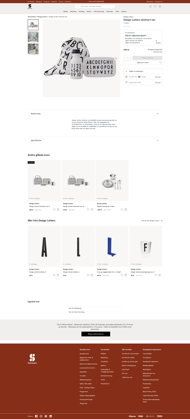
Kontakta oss (158, 1)
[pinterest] (46, 416)
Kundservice (84, 354)
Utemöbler (109, 11)
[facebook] (36, 416)
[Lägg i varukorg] (58, 209)
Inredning (81, 11)
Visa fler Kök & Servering (77, 312)
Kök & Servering (99, 11)
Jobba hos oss (127, 377)
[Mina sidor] (150, 6)
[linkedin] (50, 416)
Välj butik (158, 82)
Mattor (89, 11)
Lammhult (125, 369)
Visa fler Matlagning (75, 308)
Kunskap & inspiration (150, 361)
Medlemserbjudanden (151, 380)
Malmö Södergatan (129, 365)
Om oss (124, 373)
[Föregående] (47, 58)
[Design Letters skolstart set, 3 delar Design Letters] (81, 58)
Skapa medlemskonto (96, 334)
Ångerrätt (83, 403)
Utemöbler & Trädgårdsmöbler (107, 371)
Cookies (83, 376)
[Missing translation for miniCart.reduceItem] (125, 58)
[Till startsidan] (30, 6)
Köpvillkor (83, 372)
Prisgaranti (84, 392)
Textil (117, 11)
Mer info (158, 77)
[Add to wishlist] (54, 209)
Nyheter (124, 11)
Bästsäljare (147, 369)
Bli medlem (158, 42)
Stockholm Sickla (128, 358)
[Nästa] (116, 58)
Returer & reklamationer (88, 364)
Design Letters (42, 16)
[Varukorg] (160, 6)
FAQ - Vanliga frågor (87, 388)
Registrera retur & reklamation (86, 359)
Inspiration (54, 1)
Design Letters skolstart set (58, 16)
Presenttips (147, 384)
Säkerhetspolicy (86, 380)
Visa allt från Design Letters (150, 220)
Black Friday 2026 (149, 392)
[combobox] (95, 6)
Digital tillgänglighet (87, 395)
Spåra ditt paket (86, 384)
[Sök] (77, 6)
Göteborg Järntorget (130, 361)
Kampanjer (39, 1)
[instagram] (41, 416)
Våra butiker (150, 1)
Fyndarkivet (68, 1)
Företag (61, 1)
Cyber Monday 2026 (150, 395)
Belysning (73, 11)
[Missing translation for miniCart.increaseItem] (130, 58)
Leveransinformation (87, 368)
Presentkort (105, 384)
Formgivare (47, 1)
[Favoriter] (155, 6)
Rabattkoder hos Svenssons (149, 375)
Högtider (146, 388)
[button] (127, 26)
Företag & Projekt (86, 399)
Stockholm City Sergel (130, 354)
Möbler (65, 11)
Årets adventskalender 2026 (151, 401)
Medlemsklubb (148, 365)
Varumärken (31, 1)
